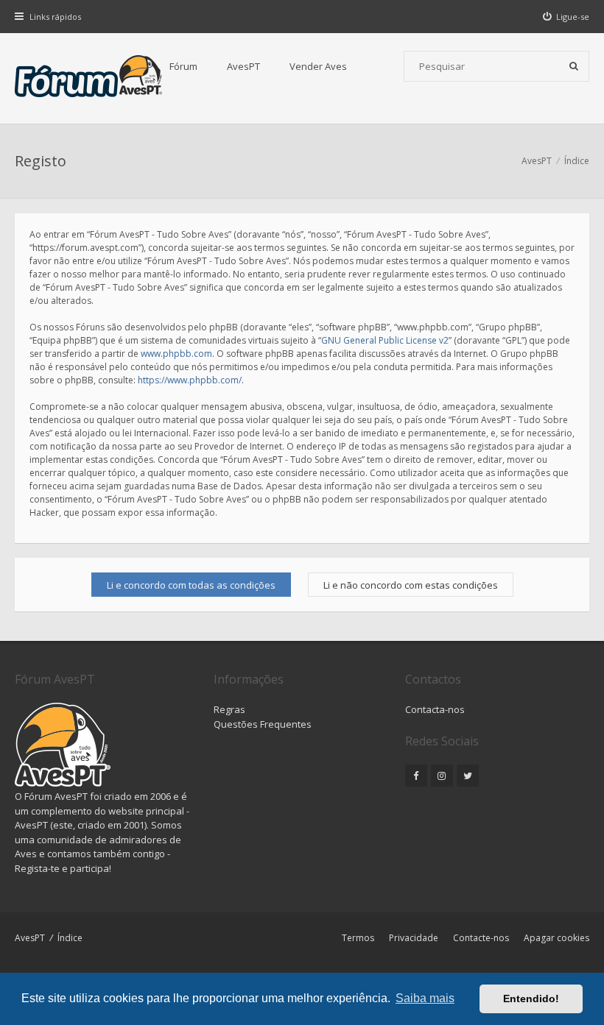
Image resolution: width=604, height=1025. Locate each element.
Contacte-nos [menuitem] (481, 938)
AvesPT (243, 66)
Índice (69, 938)
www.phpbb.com (176, 353)
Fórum (183, 66)
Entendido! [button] (531, 998)
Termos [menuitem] (358, 938)
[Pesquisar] (574, 66)
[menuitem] (566, 16)
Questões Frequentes (263, 724)
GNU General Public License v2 (385, 340)
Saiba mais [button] (425, 998)
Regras (229, 709)
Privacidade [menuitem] (413, 938)
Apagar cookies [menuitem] (556, 938)
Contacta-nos (435, 709)
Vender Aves (318, 66)
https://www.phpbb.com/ (190, 380)
